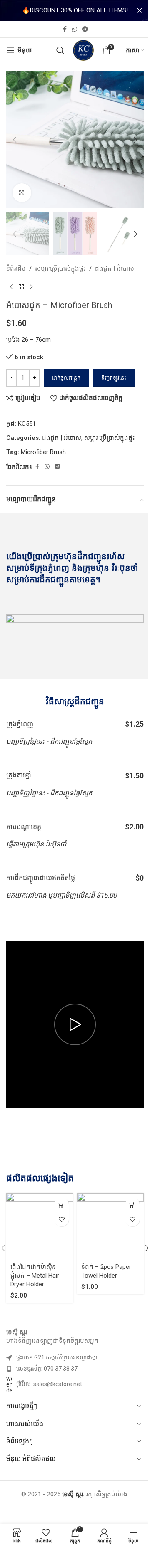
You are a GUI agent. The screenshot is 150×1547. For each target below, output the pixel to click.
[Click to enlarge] (21, 192)
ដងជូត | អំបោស (114, 268)
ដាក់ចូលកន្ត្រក (66, 378)
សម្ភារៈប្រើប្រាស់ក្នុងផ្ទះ (60, 268)
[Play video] (75, 1024)
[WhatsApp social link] (75, 29)
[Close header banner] (139, 10)
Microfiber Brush (43, 452)
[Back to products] (21, 287)
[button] (14, 139)
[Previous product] (11, 287)
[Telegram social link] (85, 29)
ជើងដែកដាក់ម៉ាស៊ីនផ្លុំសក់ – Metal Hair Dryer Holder (34, 1275)
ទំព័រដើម (16, 268)
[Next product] (31, 287)
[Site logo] (83, 50)
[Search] (60, 50)
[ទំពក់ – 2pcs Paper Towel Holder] (110, 1226)
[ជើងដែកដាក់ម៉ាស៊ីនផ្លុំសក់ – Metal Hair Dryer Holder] (39, 1226)
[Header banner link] (75, 10)
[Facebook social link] (65, 29)
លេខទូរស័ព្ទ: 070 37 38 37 (47, 1368)
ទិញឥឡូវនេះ (113, 378)
